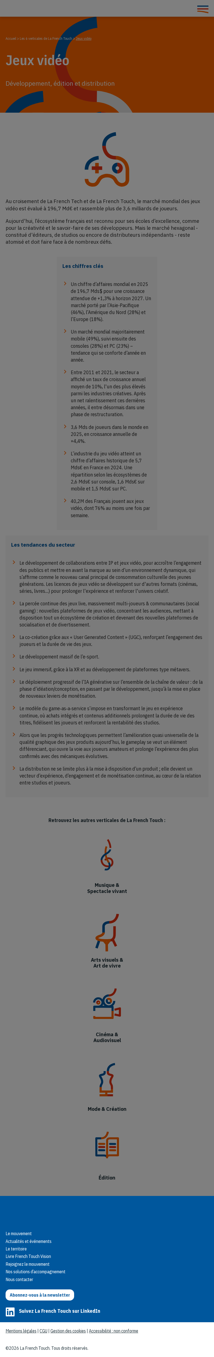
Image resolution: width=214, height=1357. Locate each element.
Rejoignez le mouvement (28, 1264)
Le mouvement (19, 1233)
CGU (43, 1331)
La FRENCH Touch (45, 1211)
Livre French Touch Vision (28, 1256)
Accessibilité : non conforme (113, 1331)
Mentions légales (21, 1331)
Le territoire (16, 1249)
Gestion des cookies (68, 1331)
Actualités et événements (29, 1241)
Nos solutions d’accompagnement (35, 1271)
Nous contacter (19, 1279)
